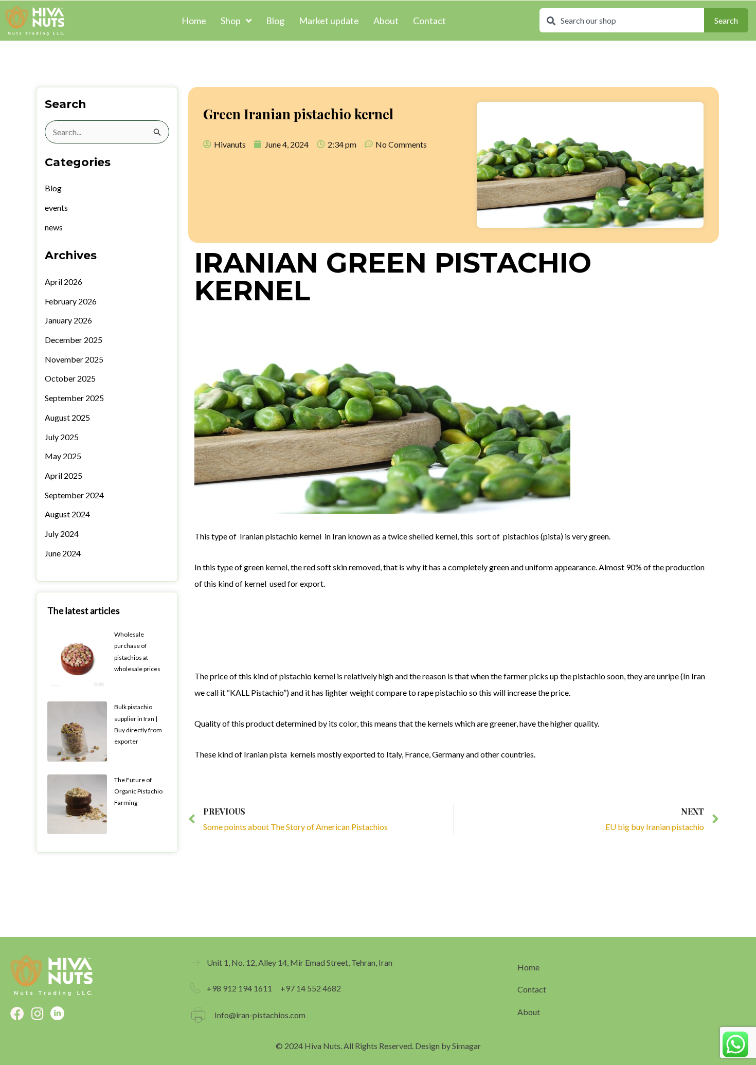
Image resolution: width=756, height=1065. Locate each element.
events (56, 207)
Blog (275, 20)
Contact (429, 20)
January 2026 (68, 320)
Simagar (466, 1046)
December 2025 (73, 340)
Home (194, 20)
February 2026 (71, 301)
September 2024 (74, 495)
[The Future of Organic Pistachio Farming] (77, 803)
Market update (329, 20)
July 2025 (62, 437)
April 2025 (63, 475)
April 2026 (63, 281)
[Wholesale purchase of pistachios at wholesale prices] (77, 657)
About (386, 20)
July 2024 (62, 533)
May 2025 (63, 456)
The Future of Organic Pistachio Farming (138, 791)
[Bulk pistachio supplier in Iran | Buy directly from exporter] (77, 730)
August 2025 (67, 417)
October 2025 (70, 378)
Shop (231, 20)
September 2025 (74, 398)
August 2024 (67, 514)
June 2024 (63, 553)
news (54, 227)
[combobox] (621, 20)
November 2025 (74, 359)
